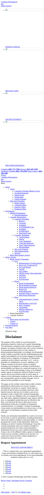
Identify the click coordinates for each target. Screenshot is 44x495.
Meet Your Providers (17, 201)
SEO (13, 492)
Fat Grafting (23, 271)
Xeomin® (22, 225)
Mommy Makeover (26, 309)
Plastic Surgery (19, 203)
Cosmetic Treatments (21, 235)
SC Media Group (24, 492)
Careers (12, 321)
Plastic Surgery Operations (19, 259)
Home (7, 187)
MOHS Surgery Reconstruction (30, 273)
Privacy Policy (6, 481)
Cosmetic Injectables (21, 219)
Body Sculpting (24, 305)
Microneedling (24, 247)
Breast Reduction (25, 291)
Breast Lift (23, 289)
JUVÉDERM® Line (26, 227)
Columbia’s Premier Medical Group (27, 191)
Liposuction (23, 307)
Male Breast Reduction (27, 295)
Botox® (22, 221)
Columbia (10, 169)
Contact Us (14, 323)
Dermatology (10, 211)
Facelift (21, 269)
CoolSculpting (24, 237)
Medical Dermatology (17, 213)
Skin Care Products (21, 249)
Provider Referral (11, 325)
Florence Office (20, 207)
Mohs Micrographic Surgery (20, 255)
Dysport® (22, 223)
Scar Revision (24, 279)
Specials (17, 253)
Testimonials (18, 197)
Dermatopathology (21, 215)
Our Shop (8, 327)
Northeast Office (20, 209)
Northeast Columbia (14, 171)
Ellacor (21, 239)
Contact (8, 317)
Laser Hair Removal (26, 243)
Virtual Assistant (20, 199)
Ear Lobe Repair (25, 267)
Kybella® (22, 229)
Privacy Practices (26, 481)
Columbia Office (20, 205)
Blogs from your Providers (19, 319)
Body (16, 297)
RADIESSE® (24, 231)
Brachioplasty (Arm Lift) (28, 303)
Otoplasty (22, 275)
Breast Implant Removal (27, 287)
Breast (16, 281)
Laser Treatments (25, 241)
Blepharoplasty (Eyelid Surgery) (30, 263)
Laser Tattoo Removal (27, 245)
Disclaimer (15, 481)
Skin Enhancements (21, 251)
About (12, 189)
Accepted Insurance (21, 193)
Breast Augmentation (26, 283)
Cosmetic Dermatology (18, 217)
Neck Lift (22, 277)
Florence (29, 169)
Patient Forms (19, 195)
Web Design (5, 492)
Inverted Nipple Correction (28, 293)
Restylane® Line (25, 233)
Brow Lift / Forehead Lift (28, 265)
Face (16, 261)
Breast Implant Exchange (28, 285)
